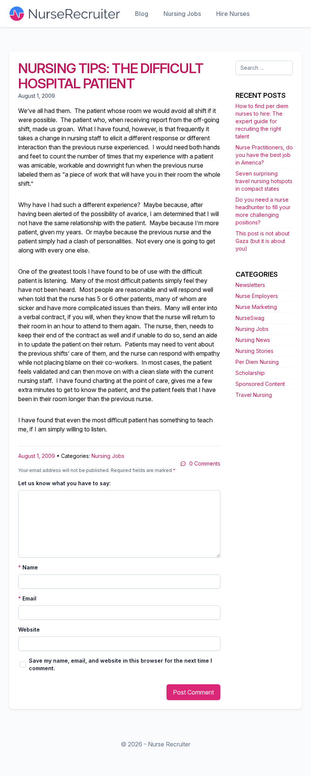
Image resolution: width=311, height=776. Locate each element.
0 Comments (204, 463)
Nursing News (253, 340)
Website (29, 629)
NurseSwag (250, 318)
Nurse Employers (257, 296)
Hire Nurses (233, 13)
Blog (141, 13)
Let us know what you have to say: (64, 483)
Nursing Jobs (182, 13)
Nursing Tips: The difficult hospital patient (110, 76)
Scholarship (250, 373)
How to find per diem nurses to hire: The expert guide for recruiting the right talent (262, 121)
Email (27, 598)
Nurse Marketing (256, 307)
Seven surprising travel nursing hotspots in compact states (264, 181)
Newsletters (250, 285)
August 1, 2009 (36, 456)
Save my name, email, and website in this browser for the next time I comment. (120, 664)
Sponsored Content (260, 384)
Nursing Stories (254, 351)
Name (28, 567)
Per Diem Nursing (257, 362)
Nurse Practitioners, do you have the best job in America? (264, 155)
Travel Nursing (254, 395)
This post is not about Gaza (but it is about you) (262, 241)
